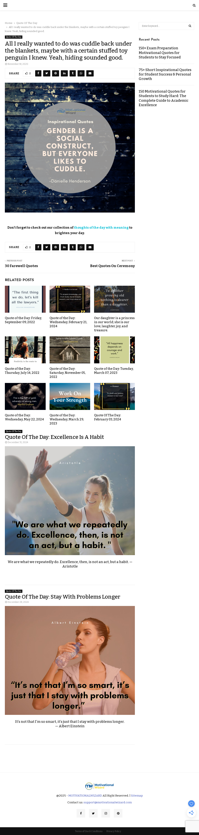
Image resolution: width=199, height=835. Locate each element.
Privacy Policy (113, 831)
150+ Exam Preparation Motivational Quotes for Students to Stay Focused (160, 52)
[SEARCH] (190, 26)
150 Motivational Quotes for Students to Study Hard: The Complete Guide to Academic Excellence (163, 98)
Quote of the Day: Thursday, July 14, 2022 (22, 371)
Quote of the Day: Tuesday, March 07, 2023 (114, 371)
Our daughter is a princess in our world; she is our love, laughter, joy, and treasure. (114, 324)
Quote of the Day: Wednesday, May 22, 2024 (24, 417)
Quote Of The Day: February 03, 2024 (107, 417)
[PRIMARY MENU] (5, 5)
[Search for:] (166, 26)
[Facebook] (81, 813)
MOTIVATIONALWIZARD (85, 795)
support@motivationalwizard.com (108, 802)
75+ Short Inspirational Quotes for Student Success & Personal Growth (165, 74)
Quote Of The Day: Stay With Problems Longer (62, 597)
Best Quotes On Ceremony (112, 266)
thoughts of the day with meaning (101, 227)
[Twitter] (93, 813)
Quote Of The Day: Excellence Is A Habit (54, 437)
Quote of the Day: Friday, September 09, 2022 (23, 320)
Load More (99, 755)
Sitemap (137, 795)
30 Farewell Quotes (21, 266)
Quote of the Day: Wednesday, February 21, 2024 (68, 322)
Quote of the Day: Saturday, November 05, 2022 (68, 373)
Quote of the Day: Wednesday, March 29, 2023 (67, 419)
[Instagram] (105, 813)
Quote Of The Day (13, 37)
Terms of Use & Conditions (89, 831)
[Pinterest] (118, 813)
